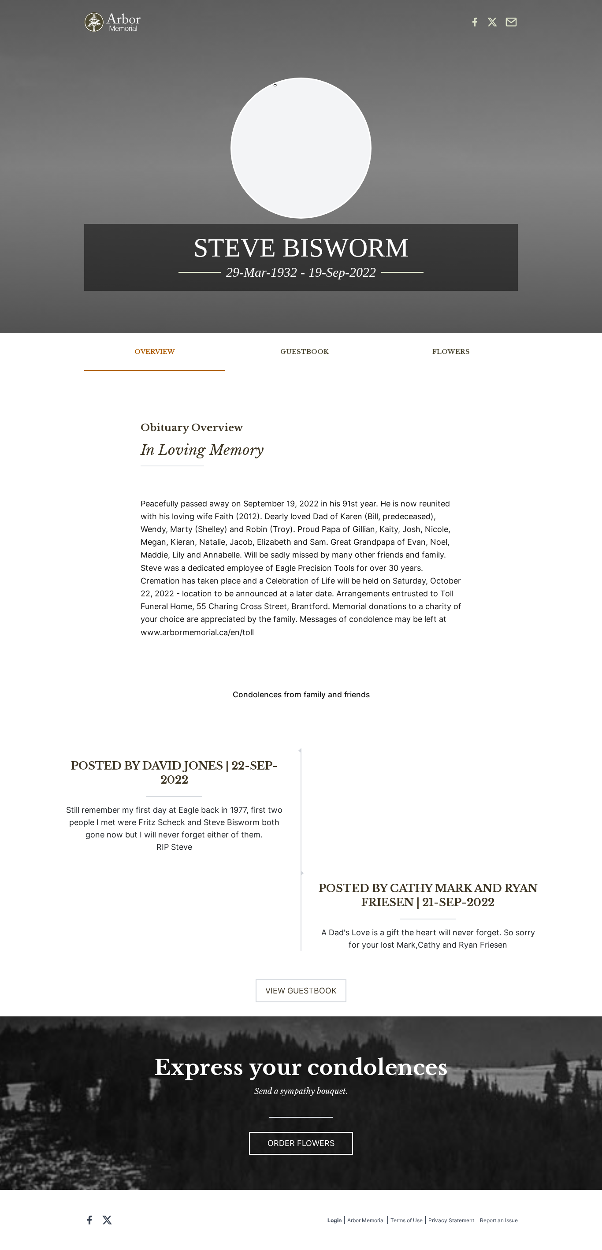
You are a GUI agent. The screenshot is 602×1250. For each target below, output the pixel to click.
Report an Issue (499, 1220)
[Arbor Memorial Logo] (112, 22)
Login (334, 1220)
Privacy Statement (451, 1220)
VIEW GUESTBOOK (301, 990)
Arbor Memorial (366, 1220)
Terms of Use (406, 1220)
